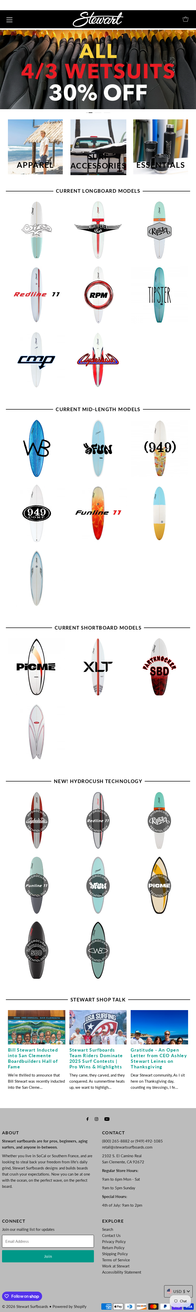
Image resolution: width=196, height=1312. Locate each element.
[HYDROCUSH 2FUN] (98, 885)
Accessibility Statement (121, 1272)
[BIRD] (36, 230)
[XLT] (98, 666)
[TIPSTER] (159, 295)
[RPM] (98, 295)
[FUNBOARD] (159, 513)
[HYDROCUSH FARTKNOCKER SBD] (36, 950)
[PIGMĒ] (36, 666)
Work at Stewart (115, 1266)
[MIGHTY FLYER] (98, 230)
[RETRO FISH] (36, 731)
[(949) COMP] (36, 513)
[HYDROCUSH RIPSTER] (159, 820)
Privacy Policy (114, 1241)
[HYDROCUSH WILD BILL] (98, 950)
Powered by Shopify (70, 1306)
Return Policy (113, 1247)
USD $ (179, 1291)
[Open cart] (185, 19)
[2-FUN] (98, 448)
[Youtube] (106, 1119)
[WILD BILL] (36, 448)
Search (107, 1229)
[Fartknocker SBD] (159, 666)
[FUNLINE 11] (98, 513)
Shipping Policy (115, 1253)
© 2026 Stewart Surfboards (25, 1306)
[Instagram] (96, 1119)
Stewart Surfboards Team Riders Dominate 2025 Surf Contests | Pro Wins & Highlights (96, 1058)
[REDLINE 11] (36, 295)
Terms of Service (116, 1260)
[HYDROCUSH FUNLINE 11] (36, 885)
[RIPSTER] (159, 230)
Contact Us (111, 1235)
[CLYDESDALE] (98, 359)
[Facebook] (88, 1119)
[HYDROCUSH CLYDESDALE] (36, 820)
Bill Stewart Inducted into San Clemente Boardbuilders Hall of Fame (33, 1058)
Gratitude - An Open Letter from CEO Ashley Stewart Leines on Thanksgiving (159, 1058)
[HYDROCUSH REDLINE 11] (98, 820)
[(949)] (159, 448)
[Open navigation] (9, 19)
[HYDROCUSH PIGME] (159, 885)
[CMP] (36, 359)
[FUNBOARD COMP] (36, 578)
